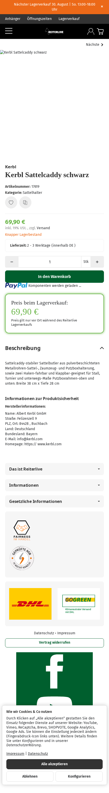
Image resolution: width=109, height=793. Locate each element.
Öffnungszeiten (39, 19)
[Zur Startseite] (54, 31)
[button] (54, 348)
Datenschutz (44, 633)
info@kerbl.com (30, 439)
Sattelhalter (32, 193)
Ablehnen (30, 776)
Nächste (92, 44)
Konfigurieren (79, 776)
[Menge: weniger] (12, 262)
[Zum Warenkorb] (100, 31)
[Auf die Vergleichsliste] (25, 202)
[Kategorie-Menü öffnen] (8, 30)
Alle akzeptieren (54, 764)
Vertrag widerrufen (54, 642)
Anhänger (12, 19)
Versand (43, 228)
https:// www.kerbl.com (43, 444)
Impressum (66, 633)
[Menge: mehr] (97, 262)
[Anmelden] (91, 31)
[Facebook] (54, 671)
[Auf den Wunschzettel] (11, 202)
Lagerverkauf (69, 19)
